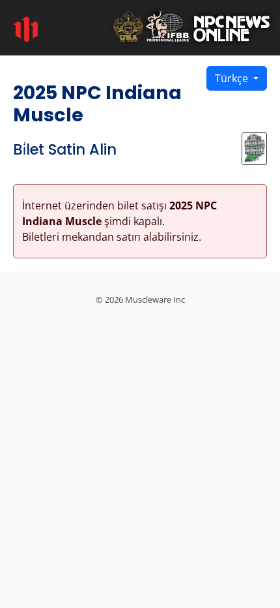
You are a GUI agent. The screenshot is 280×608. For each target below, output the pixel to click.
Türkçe (233, 78)
